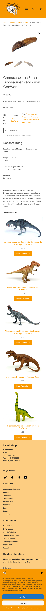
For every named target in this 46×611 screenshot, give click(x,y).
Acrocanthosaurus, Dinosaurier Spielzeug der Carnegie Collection (23, 243)
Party (5, 508)
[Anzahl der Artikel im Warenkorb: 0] (41, 9)
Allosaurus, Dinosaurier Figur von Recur (23, 377)
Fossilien (14, 118)
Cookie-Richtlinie (11, 608)
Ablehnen (23, 603)
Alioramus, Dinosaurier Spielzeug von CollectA (23, 288)
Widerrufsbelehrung (11, 535)
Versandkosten (9, 538)
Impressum (36, 608)
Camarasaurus (31, 114)
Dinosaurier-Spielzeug (30, 117)
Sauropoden (26, 122)
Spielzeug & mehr (14, 22)
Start (5, 22)
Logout (6, 548)
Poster (5, 511)
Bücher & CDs (8, 502)
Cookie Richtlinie (9, 532)
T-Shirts (6, 514)
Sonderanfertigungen (11, 489)
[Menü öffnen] (26, 9)
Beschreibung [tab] (11, 130)
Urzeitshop (10, 445)
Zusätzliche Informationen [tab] (18, 135)
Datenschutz (8, 529)
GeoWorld (25, 22)
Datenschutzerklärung (25, 608)
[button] (43, 573)
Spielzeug (7, 495)
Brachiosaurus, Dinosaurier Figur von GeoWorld (23, 427)
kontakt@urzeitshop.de (11, 461)
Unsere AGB (7, 526)
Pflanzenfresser (34, 120)
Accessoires (8, 498)
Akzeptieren (23, 597)
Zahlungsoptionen (10, 542)
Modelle (6, 492)
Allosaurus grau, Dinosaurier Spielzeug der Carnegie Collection (23, 332)
